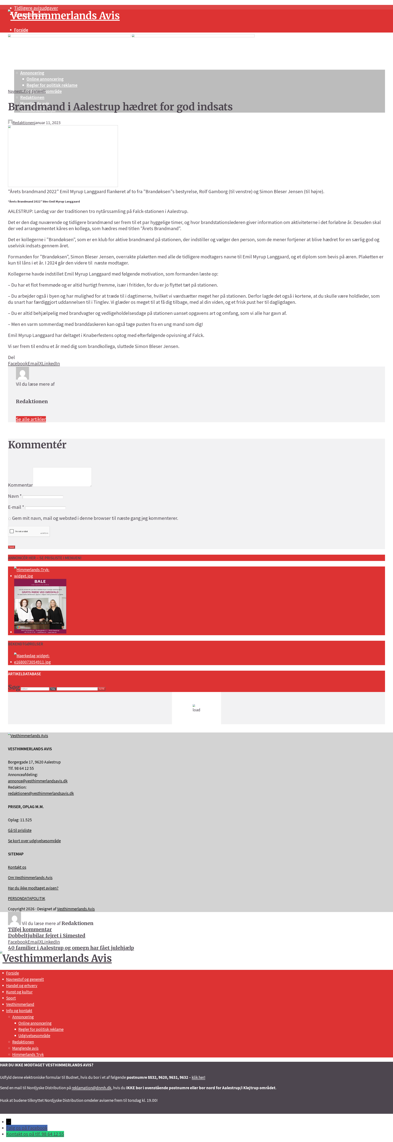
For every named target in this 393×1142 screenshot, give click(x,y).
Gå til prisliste (19, 830)
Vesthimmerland (20, 1004)
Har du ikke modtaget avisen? (33, 888)
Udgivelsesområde (34, 1035)
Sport (11, 998)
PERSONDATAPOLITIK (26, 898)
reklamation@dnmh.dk (91, 1087)
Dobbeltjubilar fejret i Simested (46, 936)
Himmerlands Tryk (28, 1054)
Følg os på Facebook (26, 1128)
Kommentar (20, 485)
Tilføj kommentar (30, 929)
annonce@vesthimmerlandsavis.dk (38, 780)
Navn (15, 496)
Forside (21, 30)
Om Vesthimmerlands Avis (30, 877)
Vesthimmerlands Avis (76, 908)
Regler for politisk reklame (41, 1029)
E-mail (16, 507)
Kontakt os (17, 867)
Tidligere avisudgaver (36, 8)
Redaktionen (32, 97)
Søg (53, 689)
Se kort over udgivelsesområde (34, 840)
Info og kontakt (19, 1010)
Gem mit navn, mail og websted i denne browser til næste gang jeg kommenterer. (95, 518)
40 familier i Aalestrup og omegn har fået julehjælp (71, 948)
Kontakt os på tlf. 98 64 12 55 (35, 1134)
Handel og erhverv (21, 985)
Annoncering (23, 1016)
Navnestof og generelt (27, 91)
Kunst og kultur (19, 991)
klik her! (198, 1077)
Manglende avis (25, 1048)
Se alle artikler (31, 419)
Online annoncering (35, 1023)
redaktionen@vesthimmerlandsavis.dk (41, 793)
